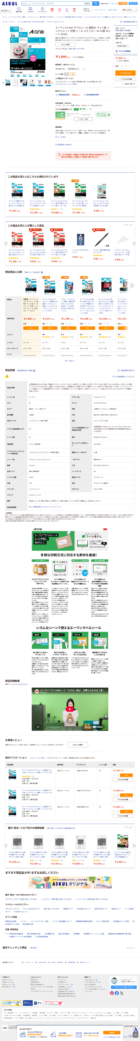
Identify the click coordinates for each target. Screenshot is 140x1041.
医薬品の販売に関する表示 (65, 996)
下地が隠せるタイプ (83, 909)
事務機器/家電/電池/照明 (84, 921)
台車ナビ (86, 1015)
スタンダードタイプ (12, 909)
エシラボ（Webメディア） (92, 987)
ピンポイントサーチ (82, 1018)
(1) (62, 209)
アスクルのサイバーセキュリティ (40, 991)
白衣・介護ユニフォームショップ (34, 1018)
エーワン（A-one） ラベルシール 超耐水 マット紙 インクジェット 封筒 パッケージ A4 (111, 17)
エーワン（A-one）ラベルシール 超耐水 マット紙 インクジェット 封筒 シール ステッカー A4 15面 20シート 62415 (37, 808)
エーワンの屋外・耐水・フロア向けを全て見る (31, 22)
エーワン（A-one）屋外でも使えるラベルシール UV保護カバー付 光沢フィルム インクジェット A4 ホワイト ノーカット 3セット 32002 (87, 306)
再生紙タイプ (116, 909)
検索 (95, 3)
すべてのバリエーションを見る (66, 84)
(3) (128, 337)
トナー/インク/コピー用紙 (17, 17)
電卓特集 (35, 1013)
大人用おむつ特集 (128, 1015)
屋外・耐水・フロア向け (46, 17)
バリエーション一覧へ (37, 758)
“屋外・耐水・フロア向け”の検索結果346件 (61, 828)
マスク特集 (118, 1015)
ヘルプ (115, 3)
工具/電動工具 (49, 934)
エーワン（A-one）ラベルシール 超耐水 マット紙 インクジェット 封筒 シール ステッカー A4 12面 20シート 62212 (37, 791)
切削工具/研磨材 (63, 934)
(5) (83, 860)
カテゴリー (5, 11)
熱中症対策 (71, 962)
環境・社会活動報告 (36, 984)
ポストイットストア (52, 1018)
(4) (41, 860)
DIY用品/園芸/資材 (42, 937)
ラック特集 (124, 1013)
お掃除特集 (26, 1015)
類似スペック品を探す (32, 272)
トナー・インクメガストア (22, 1013)
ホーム (5, 17)
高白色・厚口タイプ (100, 909)
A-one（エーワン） (58, 22)
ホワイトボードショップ (79, 1013)
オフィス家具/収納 (102, 921)
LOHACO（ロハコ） (90, 980)
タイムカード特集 (52, 1013)
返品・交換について (7, 987)
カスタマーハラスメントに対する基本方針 (42, 988)
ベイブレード (29, 962)
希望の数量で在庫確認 (123, 30)
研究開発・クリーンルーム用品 (94, 934)
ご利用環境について (63, 987)
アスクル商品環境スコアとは (122, 376)
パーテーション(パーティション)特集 (100, 1013)
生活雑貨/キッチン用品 (121, 921)
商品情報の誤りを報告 (25, 370)
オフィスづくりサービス (67, 1018)
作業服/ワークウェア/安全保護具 (20, 937)
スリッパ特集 (43, 1015)
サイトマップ (62, 980)
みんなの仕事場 (89, 984)
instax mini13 (42, 962)
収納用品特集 (8, 1018)
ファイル (23, 921)
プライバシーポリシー (64, 984)
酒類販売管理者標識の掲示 (65, 994)
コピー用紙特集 (8, 1013)
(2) (53, 337)
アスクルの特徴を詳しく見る (111, 1037)
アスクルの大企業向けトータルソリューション (96, 990)
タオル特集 (52, 1015)
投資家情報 (34, 982)
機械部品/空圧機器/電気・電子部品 (119, 934)
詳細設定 (87, 3)
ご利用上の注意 (62, 989)
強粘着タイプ (68, 909)
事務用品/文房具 (10, 921)
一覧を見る (33, 948)
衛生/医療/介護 (28, 924)
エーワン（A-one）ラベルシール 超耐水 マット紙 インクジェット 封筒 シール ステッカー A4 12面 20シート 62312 (37, 771)
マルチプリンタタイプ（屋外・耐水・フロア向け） (21, 899)
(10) (91, 337)
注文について (6, 980)
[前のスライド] (3, 83)
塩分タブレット (85, 962)
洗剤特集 (34, 1015)
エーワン (11, 22)
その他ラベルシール (21, 912)
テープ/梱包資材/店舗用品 (14, 934)
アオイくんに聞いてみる (124, 987)
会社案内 (33, 980)
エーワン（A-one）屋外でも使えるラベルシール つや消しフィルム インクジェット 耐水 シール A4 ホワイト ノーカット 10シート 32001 (125, 306)
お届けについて (6, 982)
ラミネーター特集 (65, 1013)
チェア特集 (116, 1013)
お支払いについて (7, 984)
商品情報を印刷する (130, 22)
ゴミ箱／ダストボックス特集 (12, 1015)
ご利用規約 (61, 982)
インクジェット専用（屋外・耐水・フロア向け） (69, 17)
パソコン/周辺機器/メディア (62, 921)
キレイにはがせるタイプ (31, 909)
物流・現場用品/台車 (33, 934)
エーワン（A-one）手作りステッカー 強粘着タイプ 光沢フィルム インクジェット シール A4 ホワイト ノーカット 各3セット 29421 (106, 306)
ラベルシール (32, 17)
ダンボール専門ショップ (65, 1015)
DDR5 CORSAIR (57, 962)
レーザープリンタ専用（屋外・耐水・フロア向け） (92, 899)
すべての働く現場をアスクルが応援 (101, 1015)
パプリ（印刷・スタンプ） (91, 982)
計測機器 (76, 934)
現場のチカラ (78, 1015)
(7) (110, 337)
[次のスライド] (52, 83)
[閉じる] (123, 1025)
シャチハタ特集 (18, 1018)
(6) (104, 860)
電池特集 (42, 1013)
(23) (72, 337)
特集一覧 (93, 1018)
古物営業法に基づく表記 (65, 991)
